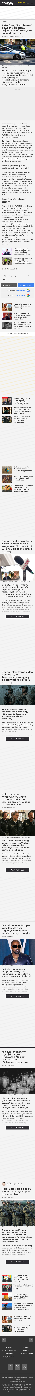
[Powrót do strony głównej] (4, 1340)
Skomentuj (8, 285)
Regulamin (9, 1353)
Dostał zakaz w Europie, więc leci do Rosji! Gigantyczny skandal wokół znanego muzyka (16, 929)
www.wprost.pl (16, 1391)
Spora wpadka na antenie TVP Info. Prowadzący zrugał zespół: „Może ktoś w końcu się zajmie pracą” (17, 545)
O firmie (9, 1347)
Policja (4, 172)
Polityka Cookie (8, 1357)
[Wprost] (1, 22)
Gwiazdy (23, 276)
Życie (29, 276)
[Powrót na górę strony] (31, 1340)
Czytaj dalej (17, 616)
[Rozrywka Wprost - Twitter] (17, 1367)
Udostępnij (27, 285)
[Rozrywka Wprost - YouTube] (24, 1367)
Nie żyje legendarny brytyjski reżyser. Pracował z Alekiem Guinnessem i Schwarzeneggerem (15, 1056)
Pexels (19, 1095)
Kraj (4, 279)
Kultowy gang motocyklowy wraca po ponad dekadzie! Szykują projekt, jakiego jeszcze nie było (16, 799)
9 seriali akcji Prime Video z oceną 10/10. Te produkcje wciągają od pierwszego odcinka (17, 676)
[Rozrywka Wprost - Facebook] (10, 1367)
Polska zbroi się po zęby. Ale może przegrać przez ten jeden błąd (17, 1191)
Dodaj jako (16, 295)
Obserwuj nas (16, 290)
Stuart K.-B (5, 605)
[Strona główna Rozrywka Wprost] (7, 3)
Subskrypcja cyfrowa (9, 1350)
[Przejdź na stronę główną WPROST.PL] (1, 3)
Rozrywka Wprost (13, 276)
